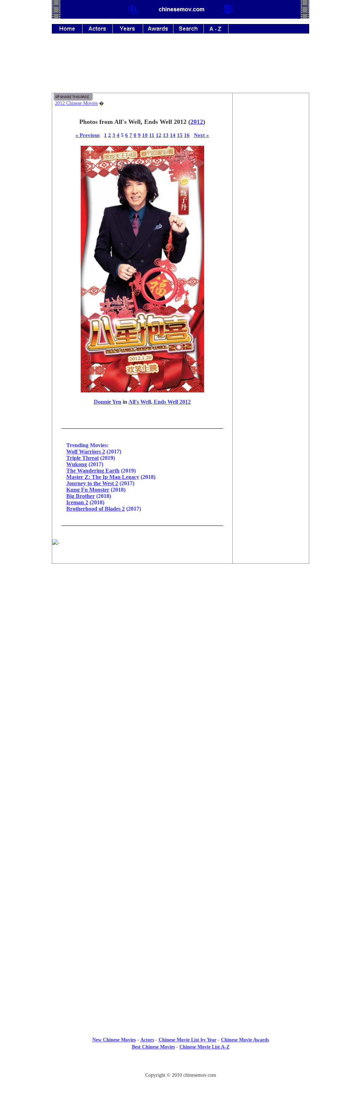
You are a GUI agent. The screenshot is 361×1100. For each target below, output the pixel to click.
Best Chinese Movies (153, 1047)
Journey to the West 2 (92, 483)
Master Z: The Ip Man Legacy (102, 477)
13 (166, 135)
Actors (147, 1039)
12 (158, 135)
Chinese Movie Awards (245, 1039)
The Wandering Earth (93, 471)
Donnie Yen (107, 402)
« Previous (87, 135)
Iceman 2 (77, 502)
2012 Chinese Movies (76, 103)
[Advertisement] (180, 68)
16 (187, 135)
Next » (201, 135)
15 (180, 135)
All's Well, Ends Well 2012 (159, 402)
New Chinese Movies (114, 1039)
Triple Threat (82, 458)
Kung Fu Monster (87, 490)
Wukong (76, 464)
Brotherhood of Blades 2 (95, 509)
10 (145, 135)
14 (173, 135)
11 (151, 135)
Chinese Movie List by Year (187, 1039)
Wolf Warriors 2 (85, 452)
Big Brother (80, 496)
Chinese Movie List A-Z (204, 1047)
